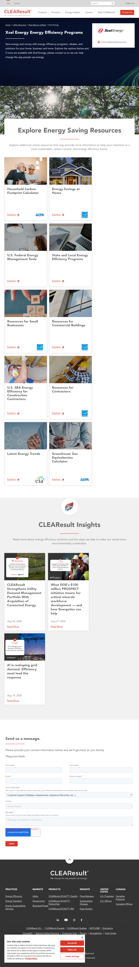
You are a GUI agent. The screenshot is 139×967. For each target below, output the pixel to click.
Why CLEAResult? (106, 12)
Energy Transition (13, 901)
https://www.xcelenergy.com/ (114, 42)
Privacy (83, 933)
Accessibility (96, 933)
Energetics (108, 928)
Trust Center (110, 933)
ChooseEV (28, 933)
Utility (35, 896)
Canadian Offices (124, 904)
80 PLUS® (95, 928)
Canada (17, 3)
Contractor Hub (69, 933)
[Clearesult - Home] (69, 875)
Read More (13, 626)
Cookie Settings (72, 956)
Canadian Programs (120, 898)
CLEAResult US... (34, 928)
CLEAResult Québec (77, 928)
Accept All (72, 943)
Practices (55, 12)
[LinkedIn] (58, 920)
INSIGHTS (85, 889)
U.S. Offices (105, 901)
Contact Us (127, 12)
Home (8, 25)
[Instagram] (74, 920)
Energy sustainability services (15, 907)
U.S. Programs (107, 896)
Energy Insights (72, 12)
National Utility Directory (47, 933)
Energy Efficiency (13, 896)
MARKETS (38, 889)
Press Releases (87, 896)
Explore (11, 215)
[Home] (17, 12)
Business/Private (40, 906)
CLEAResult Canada (54, 928)
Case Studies (86, 909)
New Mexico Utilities (37, 25)
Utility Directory (19, 25)
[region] (44, 948)
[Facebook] (81, 920)
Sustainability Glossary (86, 902)
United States (104, 890)
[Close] (82, 937)
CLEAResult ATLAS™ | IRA (61, 909)
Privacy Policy (31, 958)
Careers (89, 12)
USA (8, 3)
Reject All (72, 949)
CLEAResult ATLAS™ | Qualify (63, 896)
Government (39, 901)
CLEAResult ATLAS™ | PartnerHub (59, 902)
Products (42, 12)
